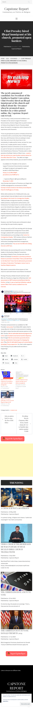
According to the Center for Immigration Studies (15, 198)
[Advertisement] (16, 460)
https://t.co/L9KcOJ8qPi (10, 172)
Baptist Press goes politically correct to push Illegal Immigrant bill (7, 400)
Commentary (13, 410)
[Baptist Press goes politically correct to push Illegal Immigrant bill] (7, 394)
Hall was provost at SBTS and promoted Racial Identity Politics (16, 280)
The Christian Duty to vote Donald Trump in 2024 (14, 631)
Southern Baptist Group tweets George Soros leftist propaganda (22, 381)
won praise (10, 327)
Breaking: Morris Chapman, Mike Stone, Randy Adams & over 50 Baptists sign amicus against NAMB (23, 423)
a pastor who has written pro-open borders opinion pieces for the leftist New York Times (16, 155)
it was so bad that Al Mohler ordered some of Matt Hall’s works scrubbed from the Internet (16, 284)
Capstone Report (16, 9)
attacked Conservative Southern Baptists (19, 335)
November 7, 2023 (8, 181)
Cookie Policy (5, 701)
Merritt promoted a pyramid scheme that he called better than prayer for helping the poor (15, 340)
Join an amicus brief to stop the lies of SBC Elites (9, 419)
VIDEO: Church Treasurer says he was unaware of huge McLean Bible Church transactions (16, 548)
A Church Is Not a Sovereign (15, 508)
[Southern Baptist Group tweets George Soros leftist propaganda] (22, 375)
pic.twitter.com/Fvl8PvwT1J (11, 174)
